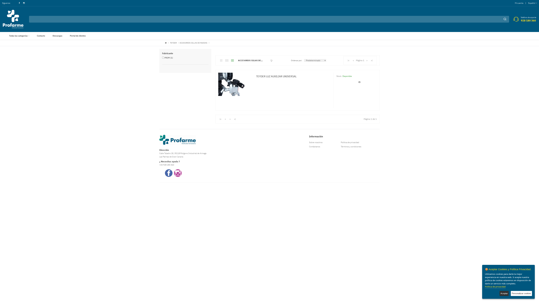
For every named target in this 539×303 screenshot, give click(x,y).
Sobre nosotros (316, 142)
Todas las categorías (18, 36)
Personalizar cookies (521, 293)
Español (531, 3)
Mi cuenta (519, 3)
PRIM (169, 57)
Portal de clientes (78, 36)
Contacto (41, 36)
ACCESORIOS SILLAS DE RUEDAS (193, 43)
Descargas (57, 36)
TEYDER (173, 43)
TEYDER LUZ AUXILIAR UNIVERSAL (276, 76)
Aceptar (504, 293)
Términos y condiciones (351, 146)
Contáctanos (314, 146)
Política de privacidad (350, 142)
